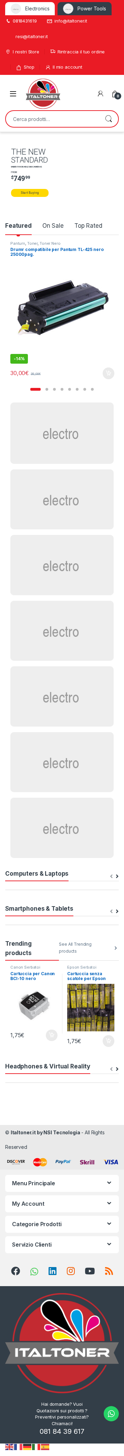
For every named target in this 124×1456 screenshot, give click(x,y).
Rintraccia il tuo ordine (81, 51)
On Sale (53, 225)
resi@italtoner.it (32, 36)
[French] (18, 1446)
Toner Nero (50, 243)
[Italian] (36, 1446)
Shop (29, 67)
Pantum (17, 243)
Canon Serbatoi (25, 967)
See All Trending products (75, 948)
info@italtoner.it (70, 21)
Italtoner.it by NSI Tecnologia (45, 1132)
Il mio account (67, 67)
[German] (27, 1446)
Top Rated (88, 225)
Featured (18, 225)
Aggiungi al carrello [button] (104, 373)
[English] (9, 1446)
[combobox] (52, 119)
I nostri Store (26, 51)
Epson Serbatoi (81, 967)
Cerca (108, 119)
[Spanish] (45, 1446)
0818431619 (25, 21)
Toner (32, 243)
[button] (35, 389)
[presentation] (117, 877)
